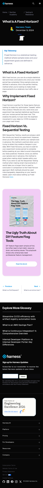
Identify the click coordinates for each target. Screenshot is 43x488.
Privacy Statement (9, 471)
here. (11, 177)
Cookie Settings (8, 478)
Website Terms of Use (10, 468)
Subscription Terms (9, 465)
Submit (23, 376)
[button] (33, 3)
